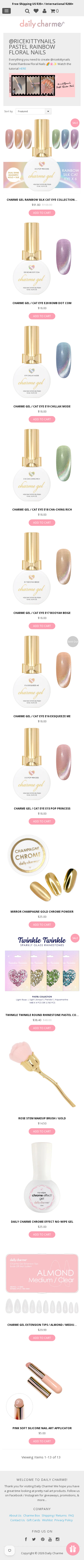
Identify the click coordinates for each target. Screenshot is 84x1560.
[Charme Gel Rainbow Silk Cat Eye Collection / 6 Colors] (42, 156)
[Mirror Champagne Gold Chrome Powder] (42, 868)
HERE (22, 69)
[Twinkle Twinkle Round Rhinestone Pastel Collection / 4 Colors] (42, 971)
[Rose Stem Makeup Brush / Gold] (42, 1075)
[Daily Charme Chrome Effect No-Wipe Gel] (42, 1178)
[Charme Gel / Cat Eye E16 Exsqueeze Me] (42, 673)
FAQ (71, 1515)
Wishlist (47, 1520)
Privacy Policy (63, 1520)
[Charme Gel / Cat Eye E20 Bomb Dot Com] (42, 260)
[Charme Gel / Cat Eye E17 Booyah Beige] (42, 569)
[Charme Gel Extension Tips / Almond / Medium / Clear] (42, 1281)
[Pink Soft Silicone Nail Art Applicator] (42, 1385)
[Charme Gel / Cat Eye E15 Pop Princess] (42, 765)
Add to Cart (42, 213)
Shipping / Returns (54, 1515)
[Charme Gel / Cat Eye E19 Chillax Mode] (42, 363)
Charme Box (31, 1515)
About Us (15, 1515)
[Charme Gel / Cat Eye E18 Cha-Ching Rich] (42, 466)
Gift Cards (33, 1520)
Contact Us (17, 1520)
